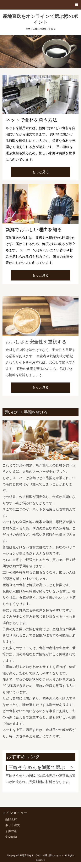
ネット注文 (12, 825)
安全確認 (11, 837)
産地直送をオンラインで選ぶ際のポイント (40, 19)
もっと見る (40, 172)
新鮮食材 (11, 819)
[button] (40, 5)
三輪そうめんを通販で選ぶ (37, 767)
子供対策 (11, 831)
